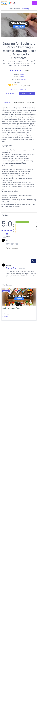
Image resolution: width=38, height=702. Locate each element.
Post (33, 261)
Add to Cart (27, 93)
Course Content (19, 102)
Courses (17, 8)
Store (11, 8)
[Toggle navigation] (34, 3)
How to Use (30, 102)
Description (7, 102)
